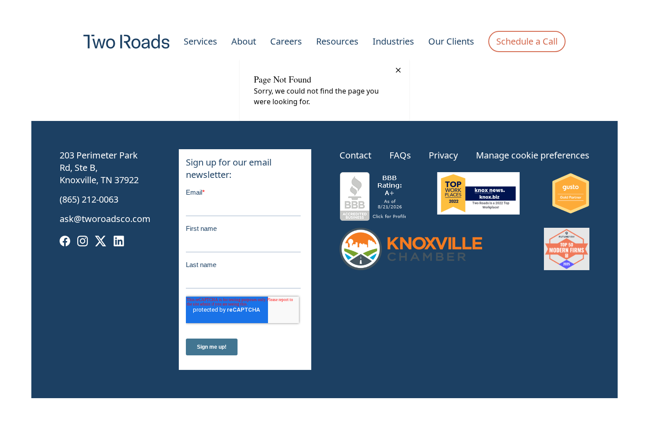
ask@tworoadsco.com (105, 219)
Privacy (443, 155)
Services (200, 41)
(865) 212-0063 (89, 199)
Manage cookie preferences (532, 155)
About (243, 41)
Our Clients (451, 41)
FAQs (400, 155)
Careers (286, 41)
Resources (337, 41)
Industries (393, 41)
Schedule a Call (527, 41)
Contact (355, 155)
